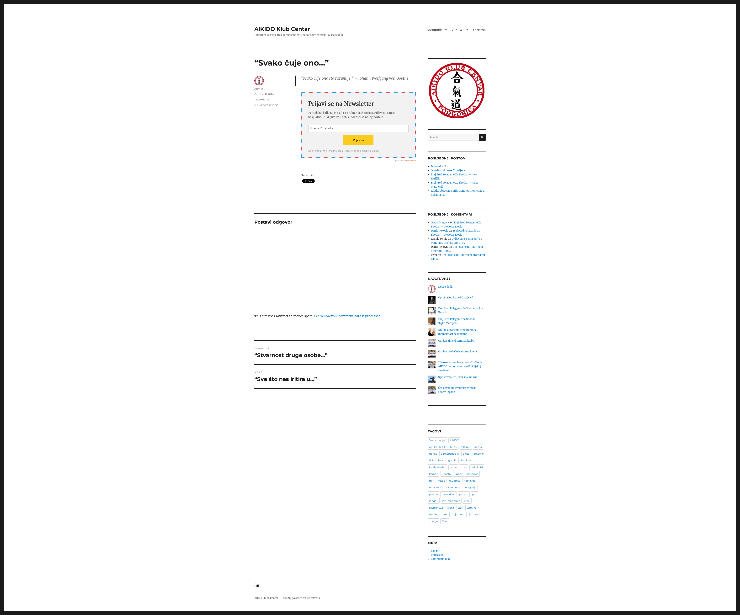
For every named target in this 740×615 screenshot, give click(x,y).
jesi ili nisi (477, 467)
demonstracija (450, 453)
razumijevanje (269, 104)
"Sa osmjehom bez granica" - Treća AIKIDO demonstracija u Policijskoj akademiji (460, 366)
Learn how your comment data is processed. (347, 316)
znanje (433, 521)
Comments (440, 559)
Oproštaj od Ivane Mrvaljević (448, 170)
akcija (478, 446)
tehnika (472, 507)
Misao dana (261, 99)
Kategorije (435, 30)
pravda (433, 494)
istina (453, 467)
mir (431, 480)
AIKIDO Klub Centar (282, 29)
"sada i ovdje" (437, 440)
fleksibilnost (436, 460)
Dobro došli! (438, 166)
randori (433, 500)
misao (441, 480)
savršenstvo (436, 507)
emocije (478, 453)
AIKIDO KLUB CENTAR (443, 446)
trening (434, 514)
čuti (256, 104)
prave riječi (448, 494)
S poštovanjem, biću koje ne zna (457, 377)
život (445, 521)
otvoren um (452, 487)
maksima (472, 473)
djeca (466, 453)
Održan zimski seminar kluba (456, 340)
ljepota (446, 473)
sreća (450, 507)
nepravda (470, 480)
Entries (438, 555)
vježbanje (474, 514)
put (474, 494)
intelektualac (437, 467)
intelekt (466, 460)
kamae (433, 473)
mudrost (454, 480)
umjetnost (457, 514)
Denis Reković (439, 230)
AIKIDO (457, 30)
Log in (435, 551)
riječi (467, 500)
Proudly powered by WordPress (301, 598)
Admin (258, 88)
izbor (464, 467)
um (444, 514)
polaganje (469, 487)
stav (460, 507)
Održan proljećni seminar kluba (457, 351)
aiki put (466, 446)
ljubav (458, 473)
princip (463, 494)
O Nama (479, 30)
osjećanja (435, 487)
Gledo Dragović (440, 222)
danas (433, 453)
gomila (452, 460)
